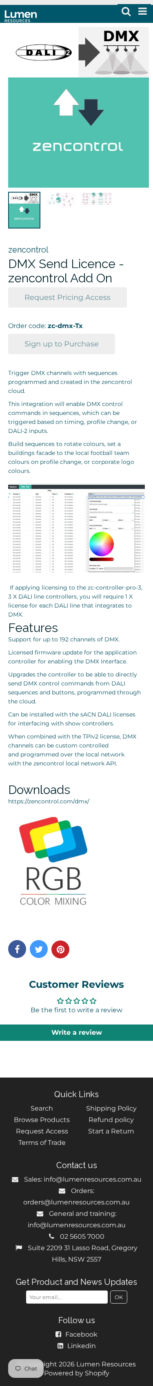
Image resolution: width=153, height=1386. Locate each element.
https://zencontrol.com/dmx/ (48, 801)
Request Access (42, 1131)
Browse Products (42, 1120)
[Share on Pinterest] (60, 949)
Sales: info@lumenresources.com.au (83, 1179)
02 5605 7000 (82, 1236)
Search (42, 1108)
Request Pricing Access (67, 297)
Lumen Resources (106, 1364)
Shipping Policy (111, 1108)
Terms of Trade (42, 1142)
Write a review (76, 1032)
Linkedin (81, 1346)
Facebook (81, 1334)
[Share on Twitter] (39, 949)
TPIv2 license (100, 736)
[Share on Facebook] (17, 949)
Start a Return (111, 1131)
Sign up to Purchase (61, 343)
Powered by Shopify (76, 1373)
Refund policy (111, 1120)
